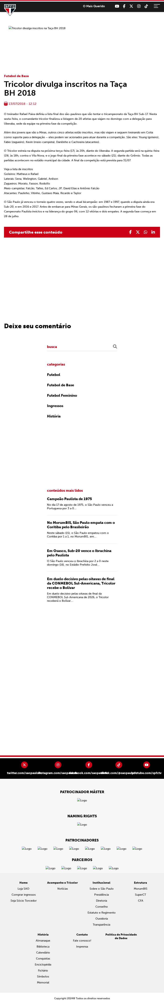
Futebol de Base (16, 76)
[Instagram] (139, 6)
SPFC (10, 10)
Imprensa (82, 946)
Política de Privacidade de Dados (121, 936)
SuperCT (140, 894)
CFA (140, 900)
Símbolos (43, 976)
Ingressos (55, 406)
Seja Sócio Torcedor (24, 900)
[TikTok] (146, 6)
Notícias (62, 888)
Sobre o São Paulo (102, 888)
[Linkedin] (153, 232)
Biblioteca (43, 946)
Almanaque (43, 940)
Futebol (53, 375)
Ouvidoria (101, 918)
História (54, 416)
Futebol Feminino (62, 395)
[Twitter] (131, 6)
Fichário (43, 970)
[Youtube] (117, 6)
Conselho (101, 906)
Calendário (43, 952)
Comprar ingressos (24, 894)
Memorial (43, 982)
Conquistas (43, 958)
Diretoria (101, 900)
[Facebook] (124, 6)
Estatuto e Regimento (102, 912)
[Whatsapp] (145, 232)
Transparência (101, 924)
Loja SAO (23, 888)
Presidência (101, 894)
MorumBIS (140, 888)
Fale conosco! (82, 940)
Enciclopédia (43, 964)
